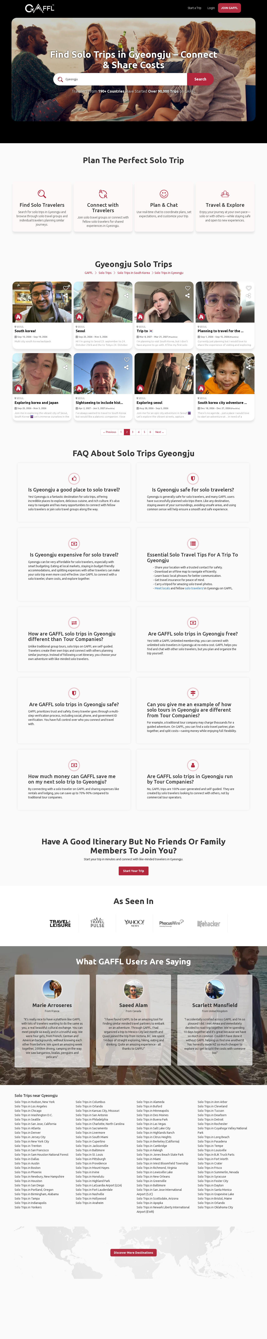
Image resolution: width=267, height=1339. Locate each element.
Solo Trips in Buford (149, 1106)
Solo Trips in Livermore (90, 1132)
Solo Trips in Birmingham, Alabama (37, 1194)
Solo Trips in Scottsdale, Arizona (157, 1198)
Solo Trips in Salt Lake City (153, 1128)
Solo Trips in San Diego (29, 1185)
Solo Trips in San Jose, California (35, 1124)
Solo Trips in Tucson (211, 1110)
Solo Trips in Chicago (28, 1110)
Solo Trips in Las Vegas (151, 1124)
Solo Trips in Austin (27, 1163)
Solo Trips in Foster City (213, 1181)
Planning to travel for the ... (220, 331)
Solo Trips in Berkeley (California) (158, 1141)
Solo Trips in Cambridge (152, 1146)
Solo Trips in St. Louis (89, 1154)
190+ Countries (111, 91)
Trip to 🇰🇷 (145, 331)
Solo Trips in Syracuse (212, 1176)
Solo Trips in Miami (149, 1159)
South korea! (25, 331)
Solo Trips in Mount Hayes (92, 1167)
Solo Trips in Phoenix (28, 1172)
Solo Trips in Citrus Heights (154, 1137)
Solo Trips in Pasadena (212, 1141)
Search (200, 79)
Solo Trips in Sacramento (92, 1128)
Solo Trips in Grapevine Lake (216, 1194)
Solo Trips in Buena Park (152, 1119)
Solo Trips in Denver (28, 1132)
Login (211, 8)
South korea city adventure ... (222, 403)
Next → (159, 432)
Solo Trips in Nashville (90, 1194)
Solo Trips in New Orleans (153, 1176)
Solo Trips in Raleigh (150, 1150)
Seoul (80, 331)
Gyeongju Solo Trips (133, 263)
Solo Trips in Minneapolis (153, 1110)
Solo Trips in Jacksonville (92, 1146)
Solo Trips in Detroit (210, 1119)
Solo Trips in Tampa (27, 1198)
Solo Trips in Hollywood (91, 1198)
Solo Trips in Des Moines (153, 1115)
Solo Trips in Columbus (90, 1102)
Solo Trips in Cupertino (90, 1141)
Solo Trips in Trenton (28, 1146)
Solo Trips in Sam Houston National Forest (41, 1154)
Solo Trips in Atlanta (27, 1128)
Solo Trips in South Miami (92, 1137)
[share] (65, 296)
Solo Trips (105, 272)
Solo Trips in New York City (32, 1141)
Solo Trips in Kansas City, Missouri (97, 1110)
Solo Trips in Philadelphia (92, 1119)
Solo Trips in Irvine (87, 1172)
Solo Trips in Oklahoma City (215, 1207)
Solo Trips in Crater (210, 1163)
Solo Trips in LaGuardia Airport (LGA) (99, 1185)
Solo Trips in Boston (27, 1167)
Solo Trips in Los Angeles (31, 1106)
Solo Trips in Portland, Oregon (34, 1189)
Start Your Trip (133, 871)
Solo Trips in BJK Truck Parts (216, 1154)
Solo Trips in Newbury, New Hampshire (39, 1176)
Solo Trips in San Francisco (32, 1150)
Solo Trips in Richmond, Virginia (157, 1167)
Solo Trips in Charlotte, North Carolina (100, 1124)
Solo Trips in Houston (28, 1181)
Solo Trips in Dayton (211, 1185)
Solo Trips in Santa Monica (215, 1189)
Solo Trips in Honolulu (90, 1176)
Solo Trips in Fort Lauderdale (94, 1189)
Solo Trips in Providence (91, 1163)
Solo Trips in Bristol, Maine (215, 1198)
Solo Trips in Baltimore (90, 1150)
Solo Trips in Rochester (213, 1124)
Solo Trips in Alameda (150, 1102)
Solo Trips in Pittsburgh (91, 1159)
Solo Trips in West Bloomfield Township (162, 1163)
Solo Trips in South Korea (133, 272)
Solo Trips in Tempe (210, 1146)
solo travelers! (194, 588)
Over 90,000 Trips (163, 91)
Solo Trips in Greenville (151, 1181)
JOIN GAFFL (229, 8)
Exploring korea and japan (36, 403)
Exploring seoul (149, 403)
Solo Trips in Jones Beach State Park (160, 1154)
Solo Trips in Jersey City (30, 1137)
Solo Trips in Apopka (150, 1203)
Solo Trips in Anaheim (89, 1203)
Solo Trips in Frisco (210, 1167)
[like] (65, 288)
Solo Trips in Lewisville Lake (155, 1172)
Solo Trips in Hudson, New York (35, 1102)
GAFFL (89, 272)
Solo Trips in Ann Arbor (212, 1102)
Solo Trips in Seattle (27, 1119)
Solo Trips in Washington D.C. (34, 1115)
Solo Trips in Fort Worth (213, 1159)
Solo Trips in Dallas (27, 1159)
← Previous (109, 432)
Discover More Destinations (133, 1252)
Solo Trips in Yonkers (28, 1207)
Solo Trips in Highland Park (93, 1181)
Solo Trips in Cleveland (212, 1106)
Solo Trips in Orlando (89, 1106)
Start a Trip (194, 8)
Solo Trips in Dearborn (212, 1115)
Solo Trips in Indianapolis (31, 1203)
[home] (39, 8)
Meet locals (162, 588)
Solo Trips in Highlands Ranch (156, 1132)
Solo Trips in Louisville (212, 1150)
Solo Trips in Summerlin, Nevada (218, 1172)
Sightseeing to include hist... (99, 403)
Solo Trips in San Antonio (92, 1115)
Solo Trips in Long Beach (213, 1137)
